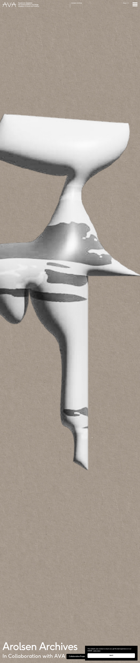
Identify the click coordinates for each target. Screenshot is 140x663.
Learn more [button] (96, 651)
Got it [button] (111, 655)
